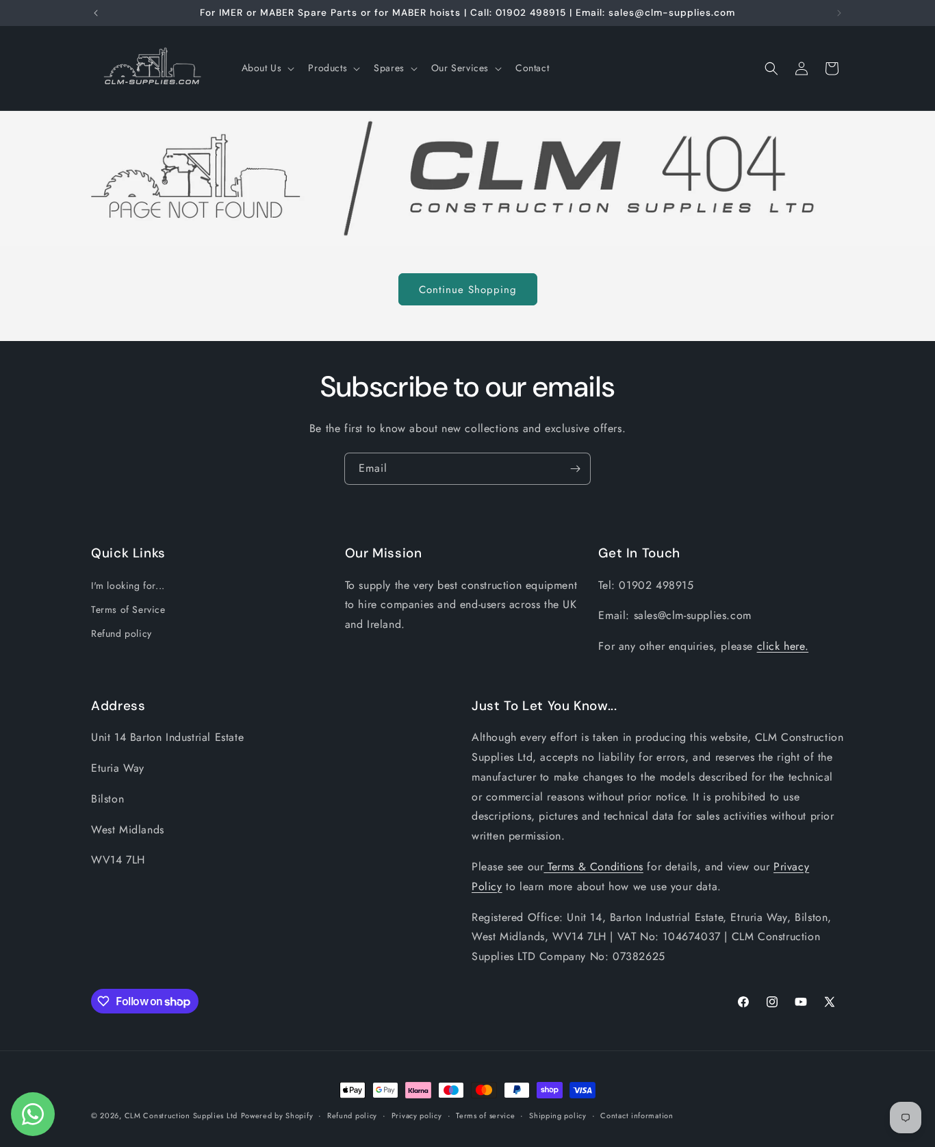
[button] (266, 67)
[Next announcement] (839, 13)
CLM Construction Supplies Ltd (181, 1115)
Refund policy (121, 633)
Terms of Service (128, 609)
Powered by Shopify (277, 1115)
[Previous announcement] (96, 13)
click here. (783, 646)
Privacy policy (417, 1115)
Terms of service (485, 1115)
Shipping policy (558, 1115)
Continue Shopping (468, 289)
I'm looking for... (128, 585)
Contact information (636, 1115)
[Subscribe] (575, 469)
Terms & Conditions (593, 866)
